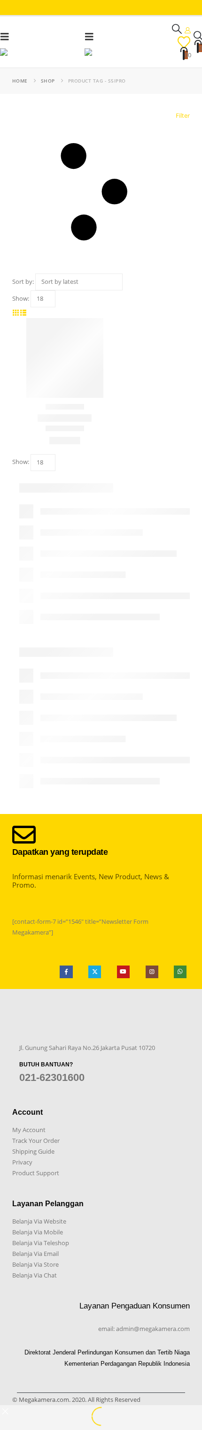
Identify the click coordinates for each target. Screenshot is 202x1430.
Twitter (94, 972)
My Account (29, 1130)
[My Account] (188, 30)
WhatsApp (180, 972)
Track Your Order (36, 1140)
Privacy (22, 1162)
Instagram (152, 972)
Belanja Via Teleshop (40, 1243)
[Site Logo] (42, 53)
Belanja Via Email (35, 1253)
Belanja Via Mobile (37, 1232)
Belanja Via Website (39, 1221)
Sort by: (23, 281)
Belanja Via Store (35, 1264)
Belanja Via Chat (34, 1275)
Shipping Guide (33, 1151)
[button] (7, 37)
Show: (20, 298)
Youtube (123, 972)
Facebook (66, 972)
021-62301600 (52, 1077)
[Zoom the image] (34, 1027)
